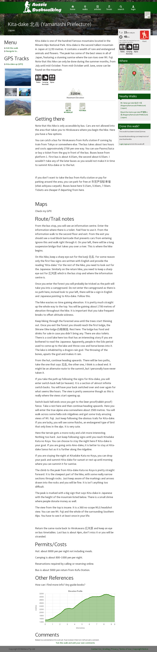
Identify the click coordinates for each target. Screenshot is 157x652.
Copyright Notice (140, 649)
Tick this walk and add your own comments (75, 642)
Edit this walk (12, 48)
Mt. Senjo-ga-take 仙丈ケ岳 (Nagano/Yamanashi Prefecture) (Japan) (133, 105)
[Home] (42, 6)
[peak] (25, 91)
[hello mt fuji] (18, 76)
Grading (106, 649)
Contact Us (96, 649)
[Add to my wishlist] (147, 14)
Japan (11, 30)
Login (133, 9)
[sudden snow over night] (11, 91)
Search (121, 9)
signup (126, 144)
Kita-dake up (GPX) (14, 64)
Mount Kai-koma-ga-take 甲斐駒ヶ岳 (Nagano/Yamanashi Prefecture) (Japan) (134, 114)
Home (72, 9)
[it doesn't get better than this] (18, 106)
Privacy (114, 649)
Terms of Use (125, 649)
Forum (109, 9)
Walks (85, 9)
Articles (97, 9)
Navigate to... (12, 51)
